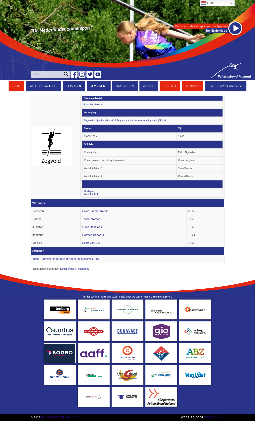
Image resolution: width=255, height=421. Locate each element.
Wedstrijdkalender (43, 86)
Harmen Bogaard (93, 234)
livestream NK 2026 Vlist (226, 86)
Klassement (99, 86)
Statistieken (125, 86)
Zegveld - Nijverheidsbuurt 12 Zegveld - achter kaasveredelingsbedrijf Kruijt (125, 120)
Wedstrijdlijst (91, 194)
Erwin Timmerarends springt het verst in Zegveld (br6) (66, 258)
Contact (170, 86)
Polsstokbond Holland (60, 417)
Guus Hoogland (92, 226)
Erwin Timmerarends (95, 211)
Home (16, 86)
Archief (148, 86)
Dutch (210, 3)
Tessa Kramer (91, 218)
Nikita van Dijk (91, 242)
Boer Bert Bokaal (93, 104)
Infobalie (192, 86)
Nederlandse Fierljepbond (74, 268)
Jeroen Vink (215, 417)
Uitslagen (74, 86)
